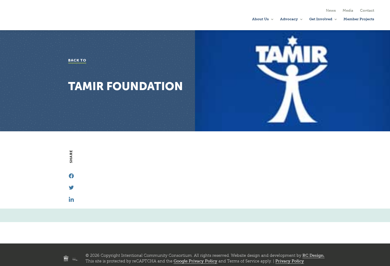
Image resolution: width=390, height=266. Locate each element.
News (331, 10)
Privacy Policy (289, 261)
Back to (77, 60)
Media (348, 10)
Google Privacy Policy (195, 261)
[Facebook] (71, 175)
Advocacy (289, 19)
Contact (367, 10)
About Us (260, 19)
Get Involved (320, 19)
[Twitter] (71, 187)
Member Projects (359, 19)
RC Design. (313, 255)
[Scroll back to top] (376, 256)
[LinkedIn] (71, 199)
